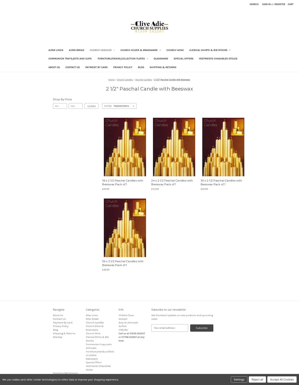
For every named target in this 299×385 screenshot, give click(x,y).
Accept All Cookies (282, 379)
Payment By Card (96, 67)
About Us (54, 67)
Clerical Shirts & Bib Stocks (208, 50)
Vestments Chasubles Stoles (218, 58)
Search (254, 4)
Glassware (161, 58)
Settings (239, 379)
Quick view (124, 140)
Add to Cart (124, 153)
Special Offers (183, 58)
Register (279, 4)
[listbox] (124, 106)
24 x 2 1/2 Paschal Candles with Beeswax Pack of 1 (172, 182)
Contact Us (72, 67)
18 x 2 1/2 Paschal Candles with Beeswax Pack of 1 (122, 182)
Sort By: (108, 106)
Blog (141, 67)
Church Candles (101, 50)
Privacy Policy (122, 67)
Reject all (257, 379)
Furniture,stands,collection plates (121, 58)
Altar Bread (76, 50)
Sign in (266, 4)
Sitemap (57, 337)
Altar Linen (55, 50)
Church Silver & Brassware (139, 50)
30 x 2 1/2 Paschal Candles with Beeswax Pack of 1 (221, 182)
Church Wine (175, 50)
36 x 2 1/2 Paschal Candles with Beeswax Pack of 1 (122, 263)
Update (91, 106)
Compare (123, 147)
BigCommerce (71, 373)
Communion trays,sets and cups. (70, 58)
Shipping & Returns (163, 67)
